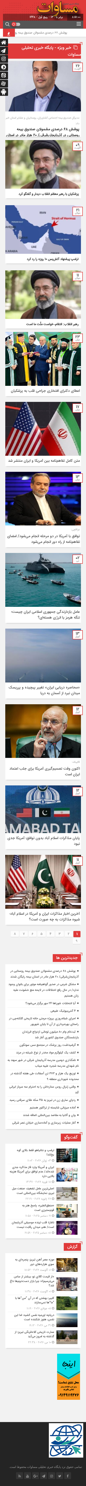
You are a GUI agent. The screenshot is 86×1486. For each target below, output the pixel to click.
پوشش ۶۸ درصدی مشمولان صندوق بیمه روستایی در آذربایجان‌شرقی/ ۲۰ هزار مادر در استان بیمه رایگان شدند (42, 135)
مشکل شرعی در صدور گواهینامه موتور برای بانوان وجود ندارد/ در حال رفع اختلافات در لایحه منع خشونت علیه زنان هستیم (43, 990)
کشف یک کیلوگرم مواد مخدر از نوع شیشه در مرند (46, 1052)
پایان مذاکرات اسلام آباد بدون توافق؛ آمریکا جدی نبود (43, 841)
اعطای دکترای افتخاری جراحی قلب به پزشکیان (45, 391)
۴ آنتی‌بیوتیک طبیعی (63, 1011)
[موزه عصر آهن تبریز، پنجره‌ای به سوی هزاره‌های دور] (43, 1265)
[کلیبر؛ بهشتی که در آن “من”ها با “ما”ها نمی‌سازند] (43, 1303)
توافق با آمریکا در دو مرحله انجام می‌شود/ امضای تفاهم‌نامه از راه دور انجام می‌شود (43, 539)
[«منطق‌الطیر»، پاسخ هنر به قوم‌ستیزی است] (43, 1210)
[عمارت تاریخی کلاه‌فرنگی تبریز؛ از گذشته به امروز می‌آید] (43, 1337)
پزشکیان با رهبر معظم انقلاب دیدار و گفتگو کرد (49, 194)
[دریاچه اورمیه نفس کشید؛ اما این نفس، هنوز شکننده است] (43, 1320)
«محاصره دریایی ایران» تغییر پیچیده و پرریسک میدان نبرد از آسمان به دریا (44, 690)
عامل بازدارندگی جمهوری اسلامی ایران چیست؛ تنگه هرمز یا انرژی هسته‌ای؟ (45, 615)
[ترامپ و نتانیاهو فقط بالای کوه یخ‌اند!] (43, 1155)
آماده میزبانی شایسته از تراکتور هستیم (53, 1107)
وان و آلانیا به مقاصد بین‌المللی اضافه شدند (49, 1115)
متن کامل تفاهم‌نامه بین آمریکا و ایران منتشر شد (44, 461)
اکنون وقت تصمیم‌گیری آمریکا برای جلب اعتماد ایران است (44, 772)
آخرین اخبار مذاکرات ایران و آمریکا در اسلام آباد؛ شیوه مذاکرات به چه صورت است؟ (45, 917)
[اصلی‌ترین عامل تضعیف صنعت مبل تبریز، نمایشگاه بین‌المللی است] (43, 1193)
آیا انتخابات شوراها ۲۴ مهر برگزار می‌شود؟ (50, 1003)
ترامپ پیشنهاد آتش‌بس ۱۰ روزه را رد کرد (53, 259)
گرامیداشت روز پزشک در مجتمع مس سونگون (47, 1045)
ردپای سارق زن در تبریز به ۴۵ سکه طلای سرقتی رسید (42, 1100)
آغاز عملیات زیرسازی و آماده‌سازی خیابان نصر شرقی (44, 1122)
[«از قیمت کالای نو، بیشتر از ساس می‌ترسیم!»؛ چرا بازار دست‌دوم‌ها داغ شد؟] (43, 1284)
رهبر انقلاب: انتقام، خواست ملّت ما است (52, 324)
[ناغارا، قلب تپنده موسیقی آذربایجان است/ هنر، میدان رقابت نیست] (43, 1227)
